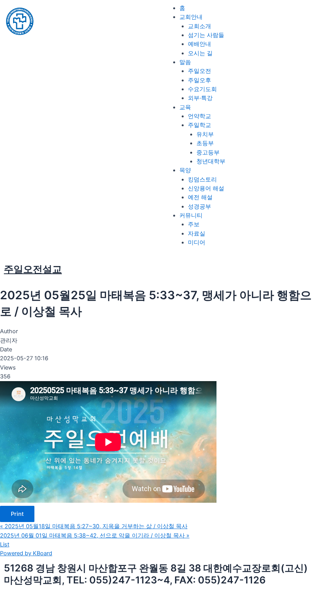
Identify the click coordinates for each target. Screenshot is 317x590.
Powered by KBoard (26, 553)
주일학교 (199, 125)
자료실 (196, 233)
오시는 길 (200, 53)
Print (17, 513)
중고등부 (208, 152)
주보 (193, 224)
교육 (185, 107)
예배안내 (199, 44)
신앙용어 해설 (206, 188)
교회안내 (191, 17)
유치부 (205, 134)
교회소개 (199, 26)
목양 (185, 170)
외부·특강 (200, 98)
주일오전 (199, 71)
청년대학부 (210, 161)
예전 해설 (200, 197)
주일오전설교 (33, 269)
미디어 (196, 242)
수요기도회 (202, 89)
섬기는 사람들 (206, 35)
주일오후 (199, 80)
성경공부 (199, 206)
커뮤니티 (191, 215)
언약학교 (199, 116)
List (4, 544)
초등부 (205, 143)
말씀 (185, 62)
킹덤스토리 (202, 179)
